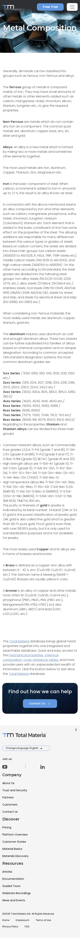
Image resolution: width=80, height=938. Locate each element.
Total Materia (19, 641)
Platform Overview (15, 834)
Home (5, 920)
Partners (8, 797)
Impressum (22, 920)
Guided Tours (11, 886)
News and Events (13, 900)
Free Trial (50, 7)
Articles (7, 872)
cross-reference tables (40, 660)
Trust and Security (14, 790)
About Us (8, 783)
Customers (9, 805)
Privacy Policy (10, 926)
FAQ (27, 926)
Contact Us (40, 704)
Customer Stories (14, 842)
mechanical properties (26, 655)
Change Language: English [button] (22, 748)
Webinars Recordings (16, 893)
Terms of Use (43, 920)
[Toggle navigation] (72, 7)
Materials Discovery (15, 856)
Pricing (6, 827)
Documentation (13, 879)
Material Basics (12, 849)
